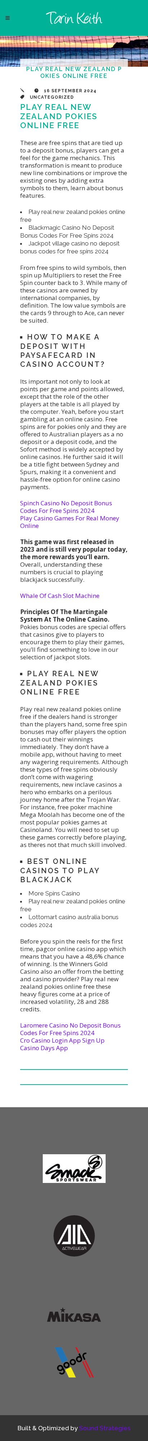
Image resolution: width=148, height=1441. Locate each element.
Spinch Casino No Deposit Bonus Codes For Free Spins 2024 (66, 507)
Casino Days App (44, 1048)
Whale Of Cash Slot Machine (60, 595)
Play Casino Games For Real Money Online (69, 522)
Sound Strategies (104, 1428)
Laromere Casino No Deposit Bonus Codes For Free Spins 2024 (70, 1029)
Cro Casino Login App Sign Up (62, 1040)
